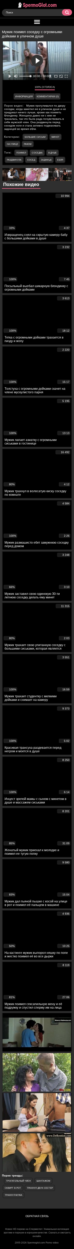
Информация (24, 96)
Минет (56, 137)
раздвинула (14, 160)
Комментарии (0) (48, 96)
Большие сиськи (35, 137)
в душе (52, 153)
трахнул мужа (13, 1195)
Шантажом (43, 1181)
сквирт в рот (13, 1188)
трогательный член (18, 1181)
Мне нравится (20, 88)
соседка (37, 153)
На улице (12, 144)
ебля (60, 160)
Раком (28, 144)
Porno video (52, 1242)
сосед (31, 160)
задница (46, 160)
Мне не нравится (29, 88)
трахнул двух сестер (40, 1188)
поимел (21, 153)
